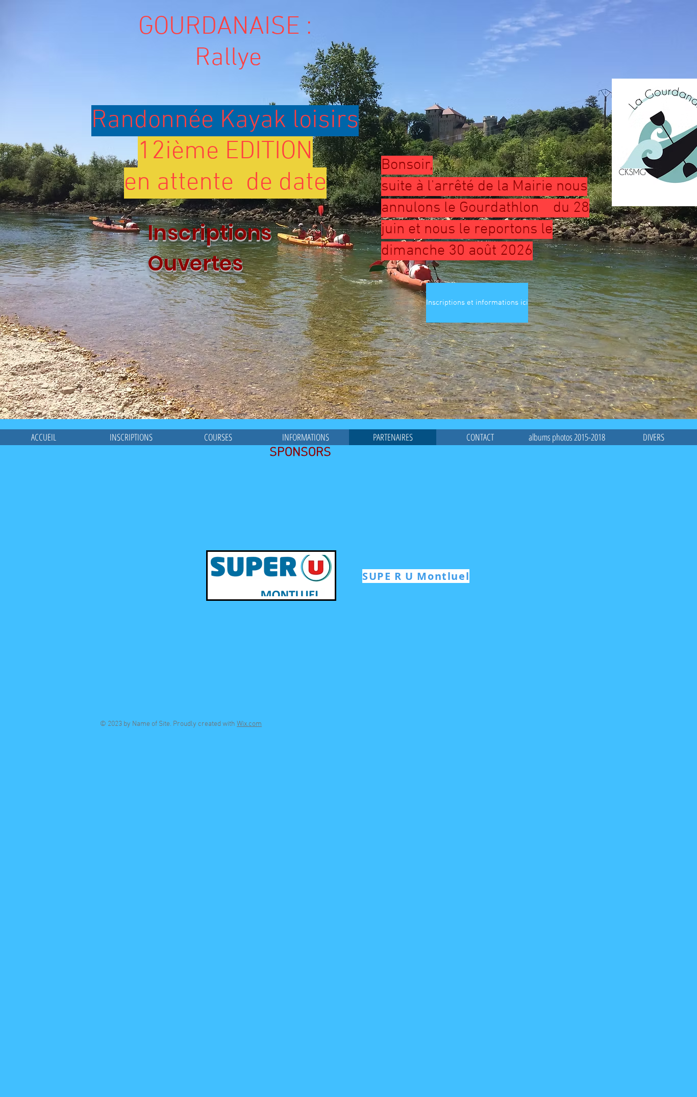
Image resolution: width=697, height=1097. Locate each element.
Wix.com (249, 724)
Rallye (225, 58)
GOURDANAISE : (225, 27)
